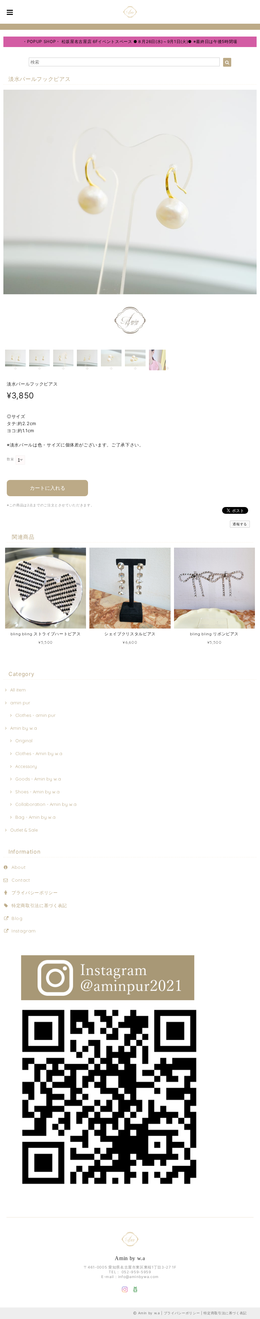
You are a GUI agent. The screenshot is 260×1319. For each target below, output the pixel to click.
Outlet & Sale (24, 830)
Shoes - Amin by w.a (37, 791)
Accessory (26, 766)
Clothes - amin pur (35, 715)
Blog (17, 918)
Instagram (24, 930)
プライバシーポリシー (35, 892)
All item (18, 690)
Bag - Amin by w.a (35, 817)
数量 (10, 459)
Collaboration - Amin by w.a (46, 804)
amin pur (20, 702)
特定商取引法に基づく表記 (39, 905)
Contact (21, 880)
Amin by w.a (23, 728)
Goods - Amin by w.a (38, 779)
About (18, 867)
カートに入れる (47, 488)
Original (23, 740)
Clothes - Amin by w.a (38, 753)
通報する (240, 524)
